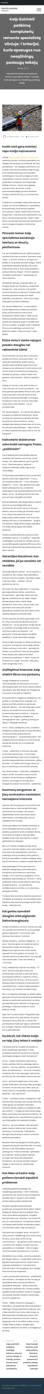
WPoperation (10, 1388)
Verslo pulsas (9, 8)
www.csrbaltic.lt (15, 136)
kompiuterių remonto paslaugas (23, 157)
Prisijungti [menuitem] (4, 3)
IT (4, 140)
